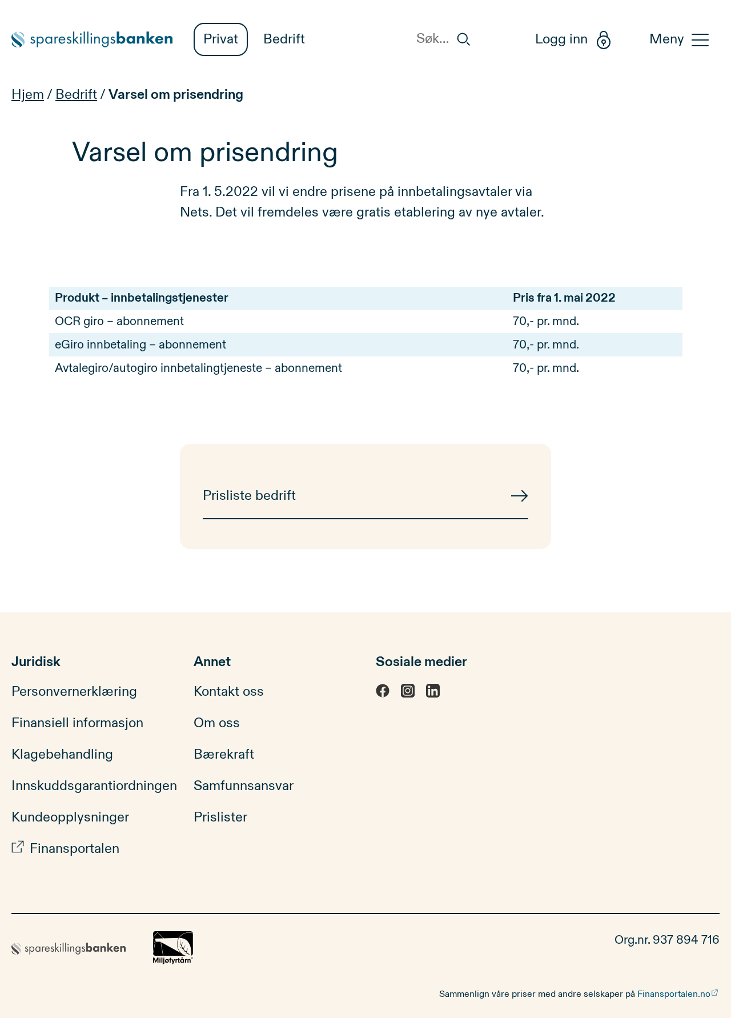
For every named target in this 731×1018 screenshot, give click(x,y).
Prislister (220, 817)
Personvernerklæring (74, 691)
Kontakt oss (229, 691)
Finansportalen (74, 848)
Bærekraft (224, 754)
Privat (220, 39)
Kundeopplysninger (70, 817)
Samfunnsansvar (244, 786)
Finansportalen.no (673, 994)
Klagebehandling (62, 754)
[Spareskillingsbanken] (91, 39)
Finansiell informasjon (77, 723)
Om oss (217, 723)
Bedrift (284, 39)
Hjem (27, 94)
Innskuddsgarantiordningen (94, 786)
